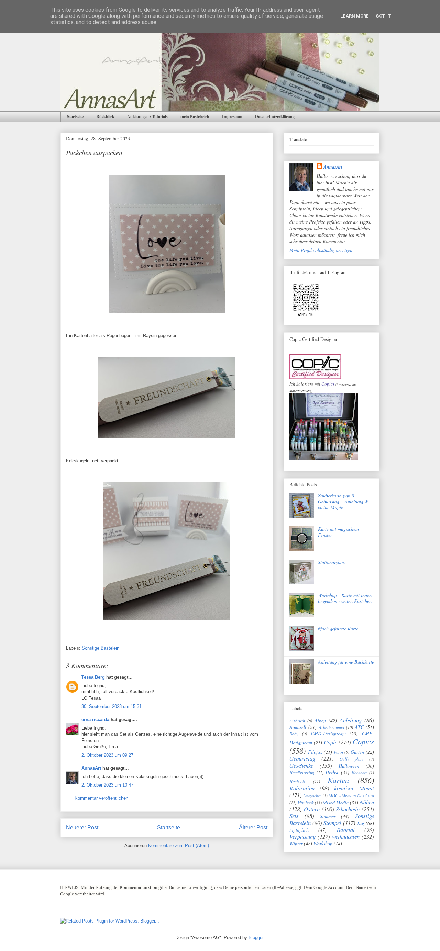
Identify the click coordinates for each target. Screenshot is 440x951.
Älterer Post (253, 827)
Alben (320, 720)
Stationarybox (331, 562)
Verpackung (302, 836)
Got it (383, 16)
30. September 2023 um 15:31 (111, 706)
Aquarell (297, 727)
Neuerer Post (82, 827)
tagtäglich (299, 830)
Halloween (349, 766)
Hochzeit (297, 781)
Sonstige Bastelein (100, 648)
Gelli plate (352, 759)
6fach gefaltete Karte (338, 628)
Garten (357, 751)
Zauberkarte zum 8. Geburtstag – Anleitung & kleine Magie (343, 501)
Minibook (305, 802)
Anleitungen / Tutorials (147, 116)
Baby (293, 733)
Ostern (312, 809)
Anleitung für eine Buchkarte (346, 661)
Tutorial (345, 830)
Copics (327, 384)
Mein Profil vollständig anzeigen (320, 250)
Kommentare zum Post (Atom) (178, 845)
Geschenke (301, 765)
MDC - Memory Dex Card (351, 795)
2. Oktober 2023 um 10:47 (107, 785)
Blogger (256, 937)
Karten (338, 780)
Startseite (75, 116)
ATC (359, 727)
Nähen (367, 802)
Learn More (354, 16)
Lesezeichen (312, 795)
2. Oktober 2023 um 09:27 (107, 755)
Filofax (315, 751)
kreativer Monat (354, 788)
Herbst (332, 772)
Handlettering (301, 772)
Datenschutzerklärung (275, 116)
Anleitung (351, 720)
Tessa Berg (93, 677)
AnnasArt (91, 768)
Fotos (338, 752)
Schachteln (348, 809)
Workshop (323, 843)
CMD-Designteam (328, 733)
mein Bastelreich (194, 116)
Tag (360, 823)
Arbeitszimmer (332, 727)
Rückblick (105, 116)
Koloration (302, 788)
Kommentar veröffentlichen (101, 798)
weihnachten (346, 836)
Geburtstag (302, 759)
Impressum (232, 116)
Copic (330, 742)
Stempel (332, 823)
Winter (295, 843)
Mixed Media (336, 802)
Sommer (328, 816)
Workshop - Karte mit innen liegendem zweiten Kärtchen (345, 598)
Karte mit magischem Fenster (338, 532)
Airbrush (297, 720)
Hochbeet (359, 772)
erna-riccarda (95, 719)
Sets (294, 816)
